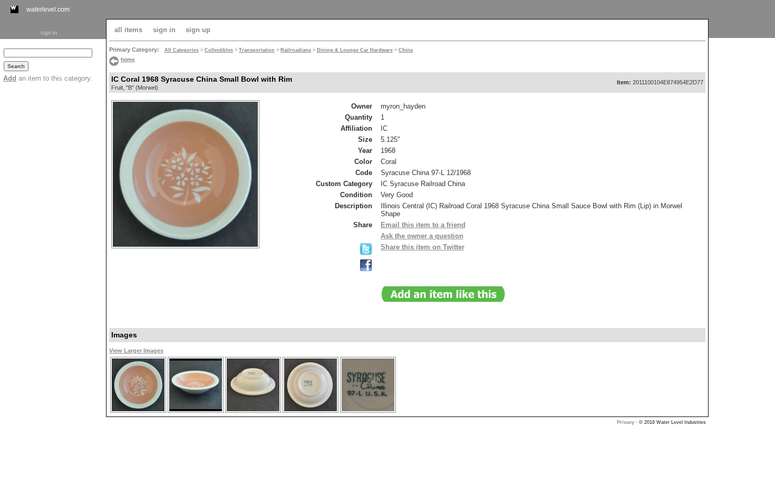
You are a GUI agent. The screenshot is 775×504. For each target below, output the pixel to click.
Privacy (625, 422)
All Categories (181, 50)
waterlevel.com (48, 9)
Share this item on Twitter (422, 247)
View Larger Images (136, 350)
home (128, 59)
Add (9, 78)
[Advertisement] (741, 199)
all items (128, 30)
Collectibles (219, 50)
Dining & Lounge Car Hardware (355, 50)
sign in (49, 33)
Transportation (257, 50)
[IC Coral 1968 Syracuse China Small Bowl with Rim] (138, 412)
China (406, 50)
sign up (198, 30)
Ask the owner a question (422, 236)
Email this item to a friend (423, 225)
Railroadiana (295, 50)
